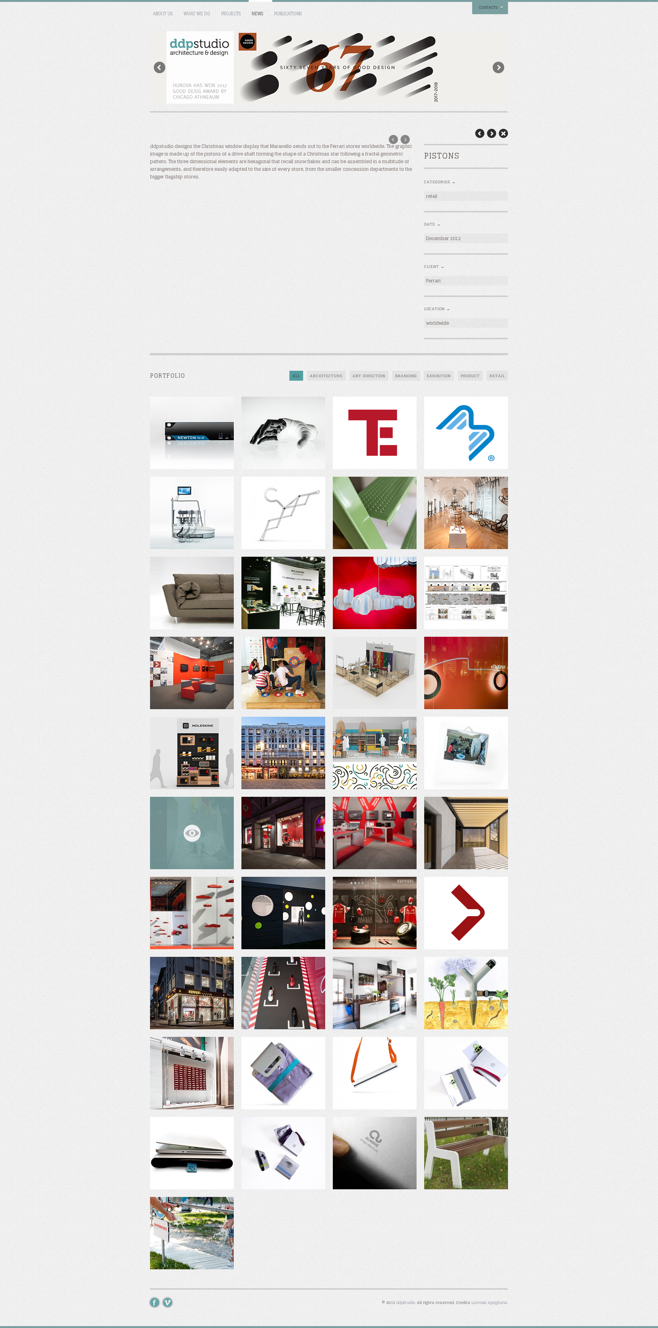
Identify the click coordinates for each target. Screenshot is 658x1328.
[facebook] (156, 1302)
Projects (231, 14)
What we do (197, 14)
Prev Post (479, 133)
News (257, 14)
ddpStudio (405, 1302)
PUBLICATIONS (288, 14)
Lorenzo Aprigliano (489, 1302)
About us (162, 14)
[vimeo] (169, 1302)
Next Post (491, 133)
